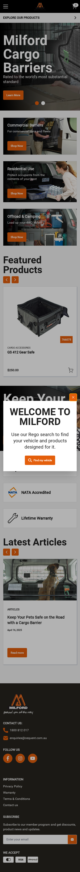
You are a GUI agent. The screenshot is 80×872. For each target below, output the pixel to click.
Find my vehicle (43, 460)
